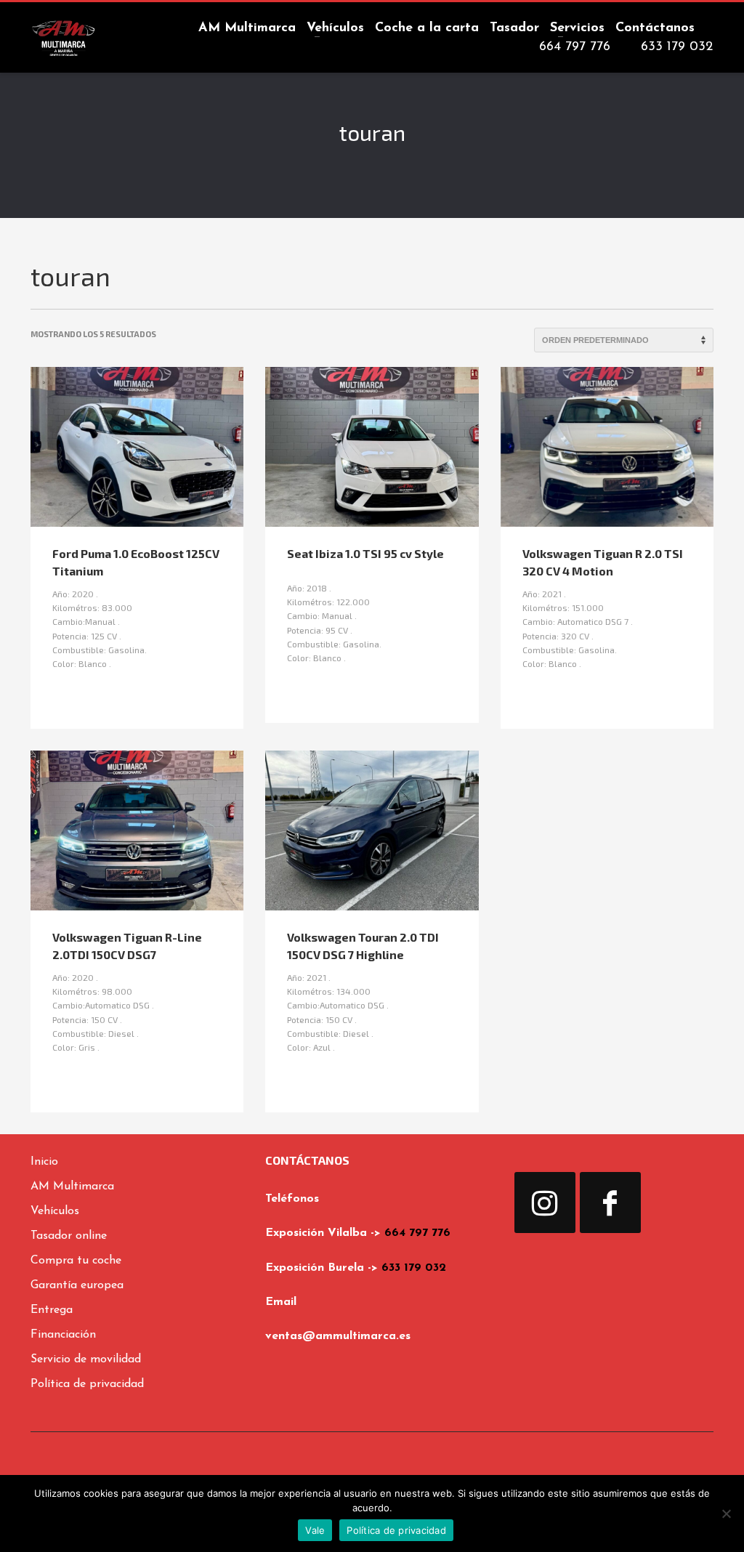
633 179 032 (413, 1268)
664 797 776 (417, 1233)
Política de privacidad (396, 1530)
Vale (315, 1530)
